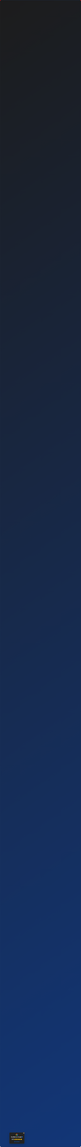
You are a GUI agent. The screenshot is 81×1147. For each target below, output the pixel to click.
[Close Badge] (24, 1133)
